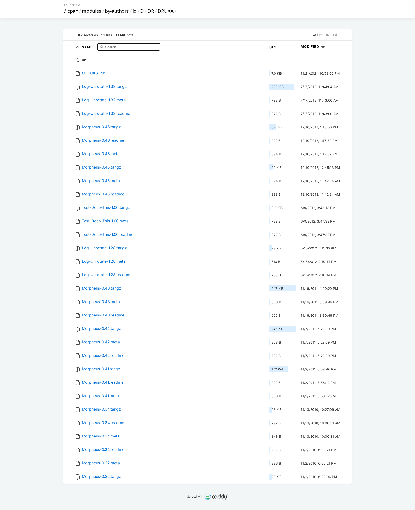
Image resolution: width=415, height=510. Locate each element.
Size (273, 47)
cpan (72, 11)
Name (88, 47)
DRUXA (166, 11)
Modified (310, 46)
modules (91, 11)
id (135, 11)
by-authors (117, 11)
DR (150, 11)
